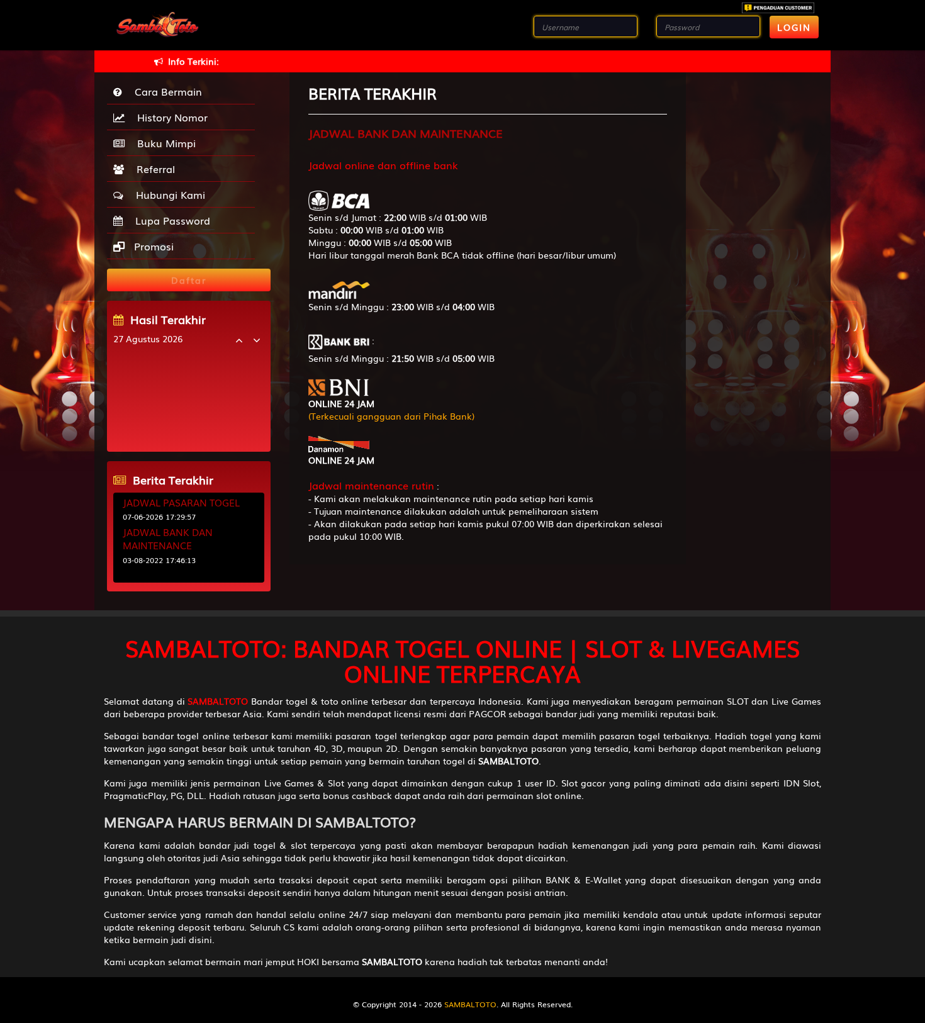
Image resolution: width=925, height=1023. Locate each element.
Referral (152, 168)
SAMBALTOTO (470, 1004)
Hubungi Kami (167, 194)
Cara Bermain (165, 91)
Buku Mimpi (163, 142)
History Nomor (169, 117)
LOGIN (794, 27)
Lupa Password (169, 220)
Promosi (152, 246)
